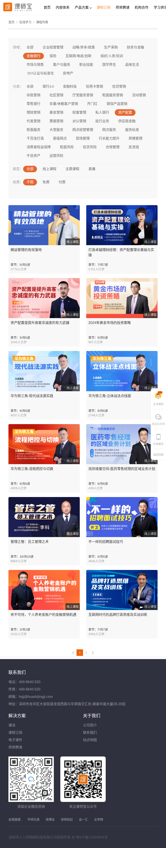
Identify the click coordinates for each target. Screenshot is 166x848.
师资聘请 (122, 7)
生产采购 (111, 47)
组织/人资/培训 (112, 56)
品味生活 (132, 64)
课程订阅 (103, 7)
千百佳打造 (35, 138)
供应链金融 (127, 121)
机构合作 (141, 7)
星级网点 (60, 138)
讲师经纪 (67, 819)
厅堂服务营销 (82, 95)
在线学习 (25, 22)
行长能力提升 (109, 138)
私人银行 (102, 112)
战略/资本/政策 (83, 47)
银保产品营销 (117, 104)
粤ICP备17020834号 (92, 837)
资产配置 (125, 112)
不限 (30, 182)
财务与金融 (135, 47)
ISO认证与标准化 (40, 73)
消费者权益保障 (39, 147)
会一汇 (83, 819)
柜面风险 (67, 147)
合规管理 (113, 147)
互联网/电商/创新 (78, 56)
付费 (62, 182)
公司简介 (90, 725)
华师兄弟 (33, 819)
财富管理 (79, 112)
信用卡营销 (94, 86)
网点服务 (109, 130)
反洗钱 (134, 147)
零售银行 (33, 104)
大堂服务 (56, 130)
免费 (46, 182)
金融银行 (33, 56)
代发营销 (33, 121)
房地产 (68, 73)
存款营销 (33, 95)
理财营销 (33, 112)
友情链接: (14, 819)
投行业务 (102, 121)
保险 (52, 56)
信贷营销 (119, 86)
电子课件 (15, 740)
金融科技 (70, 86)
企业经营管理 (53, 47)
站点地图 (90, 740)
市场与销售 (35, 64)
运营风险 (56, 156)
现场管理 (83, 138)
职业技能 (86, 64)
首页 (47, 7)
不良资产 (33, 156)
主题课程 (72, 169)
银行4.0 (48, 86)
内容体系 (63, 7)
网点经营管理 (82, 130)
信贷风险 (90, 147)
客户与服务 (61, 64)
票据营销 (56, 121)
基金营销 (56, 112)
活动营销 (139, 95)
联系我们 (90, 732)
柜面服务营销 (112, 95)
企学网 (98, 819)
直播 (91, 169)
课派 (11, 725)
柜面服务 (33, 130)
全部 (30, 47)
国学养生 (109, 64)
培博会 (50, 819)
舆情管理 (135, 138)
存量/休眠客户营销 (63, 104)
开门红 (92, 104)
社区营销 (56, 95)
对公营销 (79, 121)
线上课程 (49, 169)
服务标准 (132, 130)
